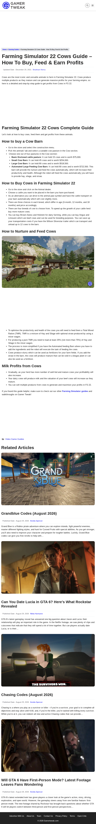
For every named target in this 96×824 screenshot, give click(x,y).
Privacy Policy (61, 816)
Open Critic (82, 816)
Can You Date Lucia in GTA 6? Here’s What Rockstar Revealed (46, 604)
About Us (30, 816)
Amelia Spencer (36, 521)
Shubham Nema (39, 70)
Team (39, 816)
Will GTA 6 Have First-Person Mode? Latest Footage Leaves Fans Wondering (46, 782)
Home (4, 49)
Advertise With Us (16, 816)
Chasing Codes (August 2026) (27, 695)
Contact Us (48, 816)
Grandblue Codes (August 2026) (29, 513)
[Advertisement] (48, 28)
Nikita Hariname (36, 614)
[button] (87, 5)
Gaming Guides (13, 49)
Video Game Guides (14, 439)
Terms (72, 816)
